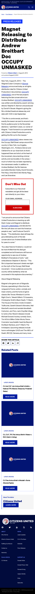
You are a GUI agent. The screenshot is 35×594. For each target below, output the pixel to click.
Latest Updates (9, 382)
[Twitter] (8, 343)
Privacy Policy (17, 591)
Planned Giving (21, 569)
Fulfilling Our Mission (6, 543)
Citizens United (12, 73)
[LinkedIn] (13, 343)
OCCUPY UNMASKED (23, 100)
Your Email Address (13, 198)
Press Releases (9, 14)
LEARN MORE (11, 505)
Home (2, 14)
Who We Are (4, 534)
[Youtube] (17, 527)
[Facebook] (3, 343)
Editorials (20, 543)
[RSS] (31, 527)
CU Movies (4, 560)
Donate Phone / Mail (23, 565)
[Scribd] (24, 527)
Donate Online (21, 560)
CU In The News (22, 539)
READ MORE (10, 397)
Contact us (4, 548)
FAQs (19, 578)
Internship (4, 552)
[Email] (18, 343)
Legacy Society (21, 574)
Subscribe (17, 208)
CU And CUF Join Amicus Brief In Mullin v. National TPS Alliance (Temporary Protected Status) (17, 388)
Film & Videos (5, 557)
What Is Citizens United (7, 539)
